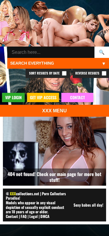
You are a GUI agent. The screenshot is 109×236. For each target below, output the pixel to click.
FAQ (24, 216)
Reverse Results (87, 73)
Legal (33, 216)
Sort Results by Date (44, 73)
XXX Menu (54, 110)
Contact (12, 216)
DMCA (44, 216)
